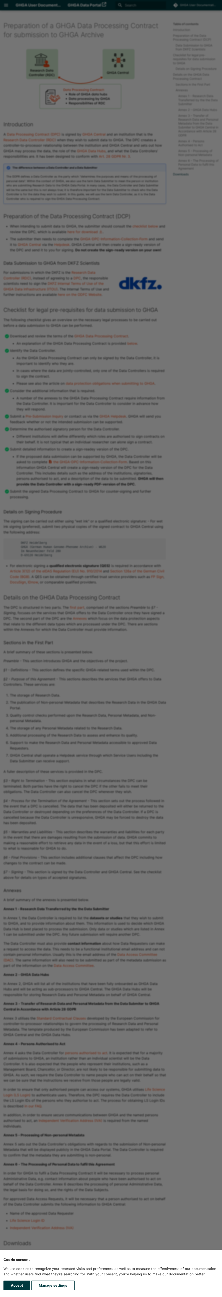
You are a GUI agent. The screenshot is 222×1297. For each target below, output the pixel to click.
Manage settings (53, 1285)
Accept (17, 1285)
